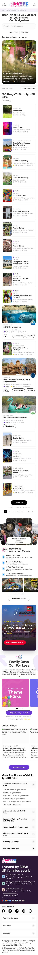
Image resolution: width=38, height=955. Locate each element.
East (3, 10)
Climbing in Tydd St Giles (12, 793)
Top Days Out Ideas (10, 918)
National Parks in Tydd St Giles (14, 798)
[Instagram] (23, 911)
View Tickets (14, 32)
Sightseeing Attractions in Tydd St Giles (15, 834)
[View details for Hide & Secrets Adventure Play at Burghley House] (19, 376)
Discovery (7, 926)
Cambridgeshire (11, 10)
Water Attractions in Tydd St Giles (15, 827)
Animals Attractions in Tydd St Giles (14, 812)
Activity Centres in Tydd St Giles (14, 790)
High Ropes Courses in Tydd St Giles (15, 795)
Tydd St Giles (22, 10)
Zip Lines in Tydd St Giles (12, 804)
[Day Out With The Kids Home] (19, 4)
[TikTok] (17, 911)
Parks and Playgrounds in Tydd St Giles (17, 801)
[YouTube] (30, 911)
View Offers (24, 32)
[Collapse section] (33, 784)
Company (6, 933)
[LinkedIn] (10, 911)
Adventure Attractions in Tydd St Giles (15, 785)
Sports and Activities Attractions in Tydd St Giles (15, 820)
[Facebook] (3, 911)
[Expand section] (33, 812)
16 (28, 511)
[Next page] (32, 511)
